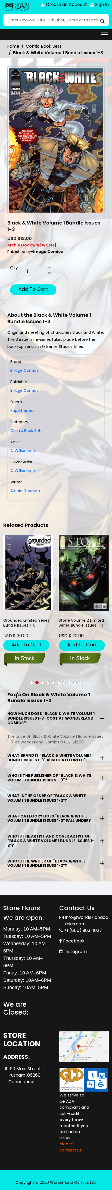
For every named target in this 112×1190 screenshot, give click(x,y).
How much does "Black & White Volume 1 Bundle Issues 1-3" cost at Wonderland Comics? (51, 718)
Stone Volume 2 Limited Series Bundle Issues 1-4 (81, 623)
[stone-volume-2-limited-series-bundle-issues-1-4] (84, 573)
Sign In (101, 4)
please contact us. (71, 1147)
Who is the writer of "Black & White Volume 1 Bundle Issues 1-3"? (46, 863)
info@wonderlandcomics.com (86, 920)
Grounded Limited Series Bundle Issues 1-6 (26, 623)
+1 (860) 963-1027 (83, 930)
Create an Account (66, 4)
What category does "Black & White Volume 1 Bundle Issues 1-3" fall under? (49, 818)
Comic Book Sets (44, 46)
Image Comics (24, 390)
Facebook (74, 941)
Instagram (75, 951)
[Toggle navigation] (104, 34)
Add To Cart (33, 289)
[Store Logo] (16, 7)
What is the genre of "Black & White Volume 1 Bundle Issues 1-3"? (46, 798)
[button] (31, 682)
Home (13, 46)
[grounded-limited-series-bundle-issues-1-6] (28, 572)
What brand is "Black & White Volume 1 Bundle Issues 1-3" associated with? (49, 758)
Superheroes (22, 410)
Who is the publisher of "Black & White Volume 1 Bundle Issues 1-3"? (49, 778)
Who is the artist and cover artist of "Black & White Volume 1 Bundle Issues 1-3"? (50, 840)
